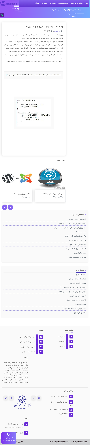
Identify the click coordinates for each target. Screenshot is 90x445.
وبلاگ (37, 3)
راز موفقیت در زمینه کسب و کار (76, 248)
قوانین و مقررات (18, 442)
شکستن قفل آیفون (80, 312)
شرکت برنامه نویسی (29, 351)
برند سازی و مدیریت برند (77, 257)
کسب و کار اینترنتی (80, 253)
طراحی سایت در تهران (29, 341)
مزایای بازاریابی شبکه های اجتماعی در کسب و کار (70, 227)
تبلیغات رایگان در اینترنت (78, 283)
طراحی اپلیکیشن (63, 3)
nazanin (57, 31)
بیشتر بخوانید (25, 197)
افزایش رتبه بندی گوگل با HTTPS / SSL (72, 287)
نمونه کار (44, 3)
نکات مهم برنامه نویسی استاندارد (75, 300)
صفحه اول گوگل (81, 274)
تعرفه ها (63, 341)
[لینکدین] (33, 398)
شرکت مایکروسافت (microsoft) (75, 236)
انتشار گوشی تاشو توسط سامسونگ (74, 308)
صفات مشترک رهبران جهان (77, 244)
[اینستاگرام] (39, 398)
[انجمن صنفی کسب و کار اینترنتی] (22, 402)
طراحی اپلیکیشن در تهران (28, 337)
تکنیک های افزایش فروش (77, 219)
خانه (86, 3)
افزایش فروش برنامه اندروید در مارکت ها (72, 223)
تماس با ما (63, 336)
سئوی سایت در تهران (29, 346)
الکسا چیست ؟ (81, 232)
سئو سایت (53, 3)
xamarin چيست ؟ (80, 304)
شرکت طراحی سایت (77, 3)
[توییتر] (6, 398)
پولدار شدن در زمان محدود (77, 240)
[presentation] (5, 207)
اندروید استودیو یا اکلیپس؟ (77, 296)
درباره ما (64, 346)
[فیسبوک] (11, 398)
